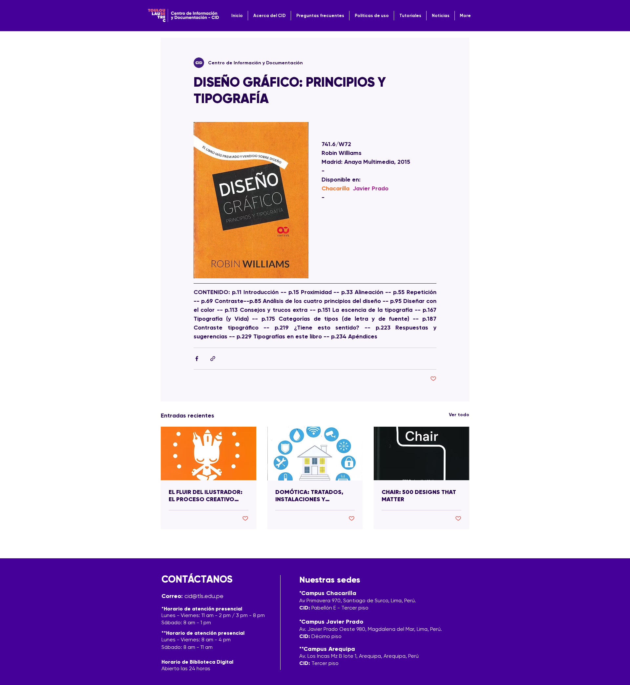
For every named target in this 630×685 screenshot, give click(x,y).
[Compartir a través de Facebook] (197, 358)
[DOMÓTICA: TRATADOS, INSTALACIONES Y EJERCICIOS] (315, 454)
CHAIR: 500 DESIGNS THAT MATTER (419, 495)
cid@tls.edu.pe (203, 595)
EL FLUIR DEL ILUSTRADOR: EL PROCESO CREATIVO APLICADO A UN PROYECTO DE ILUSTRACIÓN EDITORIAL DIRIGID (207, 495)
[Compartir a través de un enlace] (213, 358)
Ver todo (459, 414)
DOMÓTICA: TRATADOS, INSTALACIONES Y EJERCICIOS (309, 495)
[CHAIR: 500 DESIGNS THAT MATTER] (421, 453)
